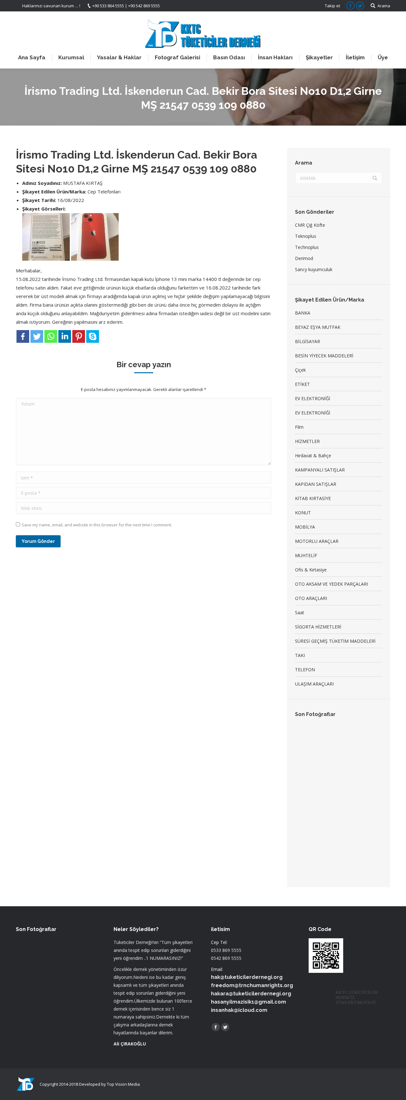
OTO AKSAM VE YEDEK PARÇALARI (331, 584)
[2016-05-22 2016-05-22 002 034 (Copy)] (356, 786)
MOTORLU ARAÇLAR (316, 541)
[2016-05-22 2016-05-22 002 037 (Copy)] (307, 786)
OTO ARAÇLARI (311, 598)
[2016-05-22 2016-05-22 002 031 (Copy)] (356, 761)
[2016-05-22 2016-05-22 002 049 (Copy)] (307, 761)
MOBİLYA (305, 527)
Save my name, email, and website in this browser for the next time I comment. (97, 525)
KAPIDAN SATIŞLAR (315, 484)
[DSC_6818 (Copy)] (331, 835)
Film (299, 427)
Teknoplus (305, 236)
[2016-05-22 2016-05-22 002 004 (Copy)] (331, 737)
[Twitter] (36, 336)
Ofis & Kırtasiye (311, 570)
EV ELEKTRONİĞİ (312, 398)
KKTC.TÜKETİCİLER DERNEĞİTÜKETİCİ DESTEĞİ (357, 997)
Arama (383, 6)
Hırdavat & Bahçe (313, 455)
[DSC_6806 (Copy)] (331, 810)
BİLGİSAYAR (307, 341)
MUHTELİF (306, 555)
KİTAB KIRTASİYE (313, 498)
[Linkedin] (64, 336)
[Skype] (92, 336)
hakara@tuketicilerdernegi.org (251, 994)
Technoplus (307, 247)
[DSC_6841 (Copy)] (307, 859)
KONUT (303, 513)
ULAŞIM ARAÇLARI (314, 684)
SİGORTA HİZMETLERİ (318, 627)
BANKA (302, 313)
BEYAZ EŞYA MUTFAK (317, 327)
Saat (299, 612)
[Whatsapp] (50, 336)
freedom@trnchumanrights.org (252, 985)
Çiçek (300, 370)
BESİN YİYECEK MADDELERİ (324, 356)
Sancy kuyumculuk (313, 269)
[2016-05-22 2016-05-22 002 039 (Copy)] (331, 761)
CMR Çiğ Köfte (310, 225)
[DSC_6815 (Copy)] (307, 835)
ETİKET (302, 384)
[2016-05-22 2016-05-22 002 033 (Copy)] (356, 737)
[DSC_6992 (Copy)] (356, 810)
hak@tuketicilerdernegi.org (247, 977)
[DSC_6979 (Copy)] (307, 810)
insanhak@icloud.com (239, 1010)
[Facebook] (22, 336)
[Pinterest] (78, 336)
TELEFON (305, 670)
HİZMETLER (307, 441)
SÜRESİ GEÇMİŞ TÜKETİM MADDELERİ (335, 641)
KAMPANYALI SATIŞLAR (320, 470)
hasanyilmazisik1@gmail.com (248, 1002)
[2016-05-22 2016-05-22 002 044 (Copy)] (307, 737)
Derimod (304, 258)
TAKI (300, 655)
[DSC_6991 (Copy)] (356, 835)
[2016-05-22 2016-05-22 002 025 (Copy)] (331, 786)
